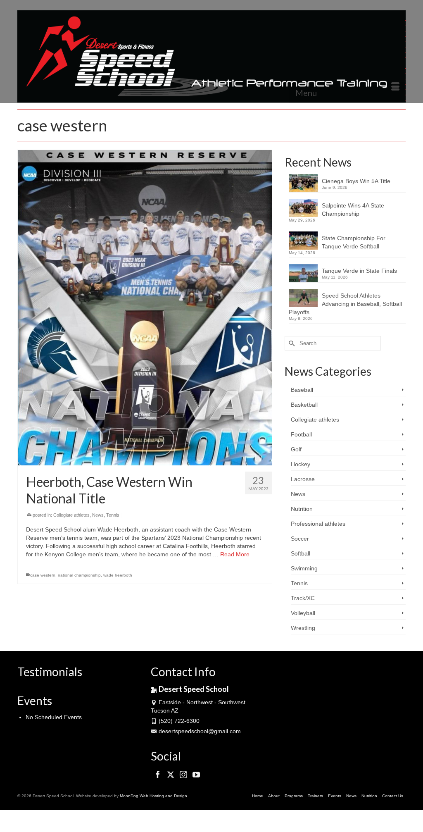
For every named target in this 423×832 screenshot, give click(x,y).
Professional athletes (318, 523)
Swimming (304, 568)
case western (42, 575)
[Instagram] (183, 774)
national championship (79, 575)
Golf (296, 449)
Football (301, 434)
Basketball (304, 404)
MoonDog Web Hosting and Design (153, 796)
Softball (300, 553)
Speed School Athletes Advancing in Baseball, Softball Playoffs (345, 303)
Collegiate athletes (71, 515)
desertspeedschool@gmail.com (200, 731)
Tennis (112, 515)
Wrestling (303, 628)
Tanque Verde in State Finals (359, 270)
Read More (235, 554)
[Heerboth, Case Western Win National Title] (145, 308)
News (98, 515)
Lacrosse (303, 479)
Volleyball (303, 613)
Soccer (300, 538)
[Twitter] (170, 774)
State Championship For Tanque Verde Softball (353, 242)
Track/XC (303, 598)
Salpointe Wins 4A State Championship (353, 209)
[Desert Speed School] (211, 56)
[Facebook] (158, 774)
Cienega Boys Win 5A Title (356, 181)
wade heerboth (117, 575)
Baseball (302, 389)
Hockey (300, 464)
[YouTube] (196, 774)
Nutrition (302, 508)
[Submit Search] (291, 343)
